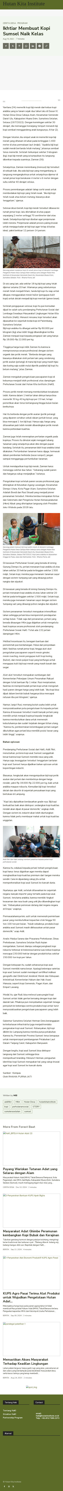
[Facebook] (6, 46)
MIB (15, 1095)
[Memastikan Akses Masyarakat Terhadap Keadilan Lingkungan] (31, 1339)
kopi (6, 1106)
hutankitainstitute (47, 1101)
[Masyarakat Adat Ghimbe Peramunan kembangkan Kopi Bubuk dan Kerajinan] (31, 1211)
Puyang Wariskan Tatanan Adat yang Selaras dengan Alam (30, 1171)
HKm (18, 1101)
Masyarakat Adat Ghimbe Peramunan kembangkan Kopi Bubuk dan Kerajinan (31, 1233)
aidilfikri (8, 1101)
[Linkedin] (33, 46)
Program (22, 23)
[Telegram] (39, 46)
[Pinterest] (19, 46)
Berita (6, 1249)
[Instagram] (8, 1486)
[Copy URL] (46, 46)
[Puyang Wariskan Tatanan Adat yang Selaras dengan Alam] (31, 1148)
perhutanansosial (20, 1106)
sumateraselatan (12, 1111)
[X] (13, 46)
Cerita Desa (9, 23)
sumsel (27, 1111)
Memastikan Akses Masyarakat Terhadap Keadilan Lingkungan (25, 1362)
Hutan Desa (29, 1101)
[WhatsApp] (26, 46)
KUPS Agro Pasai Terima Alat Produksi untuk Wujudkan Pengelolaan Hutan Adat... (31, 1297)
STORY (36, 1106)
